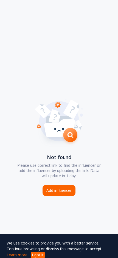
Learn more (17, 254)
